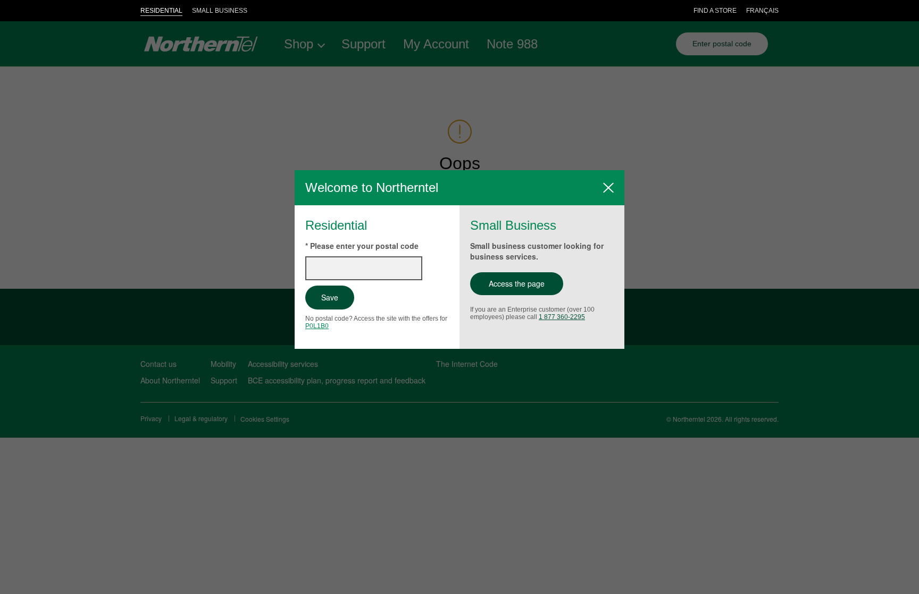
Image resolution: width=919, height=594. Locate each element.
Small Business (219, 10)
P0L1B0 (317, 326)
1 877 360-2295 (562, 317)
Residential (161, 10)
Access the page (517, 283)
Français (762, 10)
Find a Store (715, 10)
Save (329, 297)
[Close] (608, 188)
